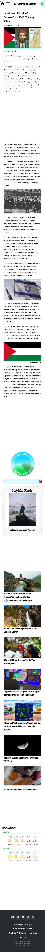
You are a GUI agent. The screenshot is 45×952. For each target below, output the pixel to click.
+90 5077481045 (22, 945)
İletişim (23, 937)
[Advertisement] (22, 117)
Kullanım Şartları (23, 928)
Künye (28, 924)
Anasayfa (18, 924)
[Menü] (8, 4)
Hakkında (33, 933)
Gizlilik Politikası (17, 933)
